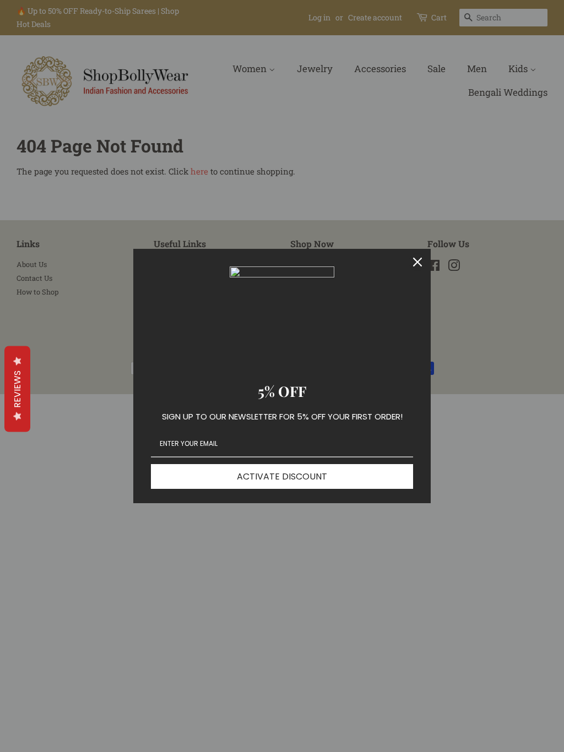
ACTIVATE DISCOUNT (282, 476)
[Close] (417, 262)
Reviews (17, 389)
